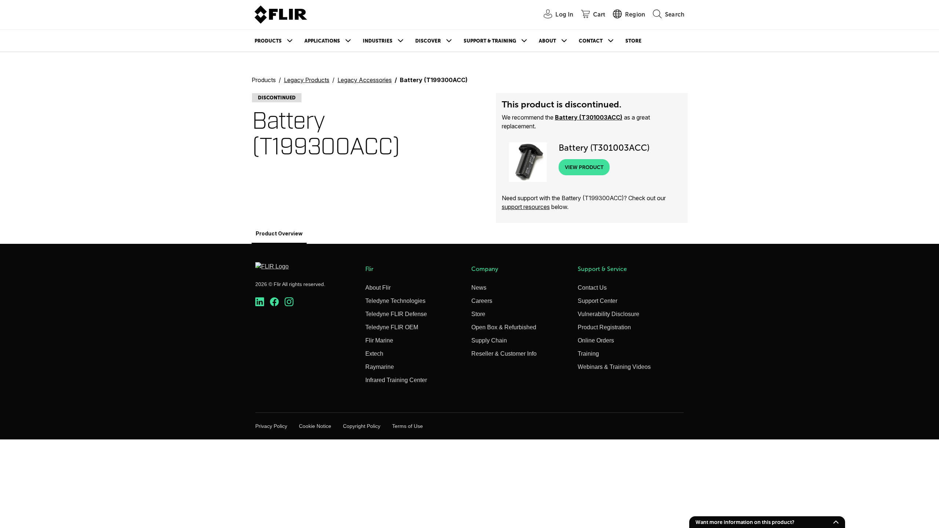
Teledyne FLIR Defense (396, 314)
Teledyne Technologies (395, 301)
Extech (374, 354)
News (478, 288)
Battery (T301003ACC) (588, 117)
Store (633, 41)
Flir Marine (379, 340)
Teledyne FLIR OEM (391, 327)
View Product (584, 167)
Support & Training (490, 41)
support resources (526, 206)
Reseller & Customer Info (504, 354)
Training (588, 354)
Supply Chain (489, 340)
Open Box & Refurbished (503, 327)
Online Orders (596, 340)
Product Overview (279, 233)
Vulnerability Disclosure (608, 314)
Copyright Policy (361, 426)
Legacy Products (306, 80)
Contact (591, 41)
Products (268, 41)
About (547, 41)
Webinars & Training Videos (614, 367)
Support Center (597, 301)
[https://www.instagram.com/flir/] (289, 302)
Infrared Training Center (396, 380)
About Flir (378, 288)
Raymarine (379, 367)
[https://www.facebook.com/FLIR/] (274, 302)
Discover (428, 41)
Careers (481, 301)
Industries (377, 41)
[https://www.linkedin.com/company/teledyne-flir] (259, 302)
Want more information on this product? (744, 522)
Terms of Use (407, 426)
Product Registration (604, 327)
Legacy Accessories (364, 80)
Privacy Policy (271, 426)
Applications (322, 41)
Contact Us (592, 288)
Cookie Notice (315, 426)
